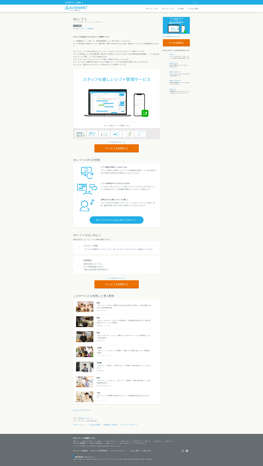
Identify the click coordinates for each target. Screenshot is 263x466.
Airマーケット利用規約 (80, 451)
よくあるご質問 (193, 9)
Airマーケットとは (168, 9)
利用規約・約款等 (110, 425)
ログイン (195, 2)
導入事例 (181, 9)
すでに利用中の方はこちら (116, 142)
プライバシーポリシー (129, 425)
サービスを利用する (116, 148)
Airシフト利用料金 (87, 29)
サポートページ (79, 425)
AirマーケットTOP (152, 9)
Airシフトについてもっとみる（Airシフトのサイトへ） (116, 220)
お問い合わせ (146, 451)
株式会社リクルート (85, 418)
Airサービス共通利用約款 (99, 451)
